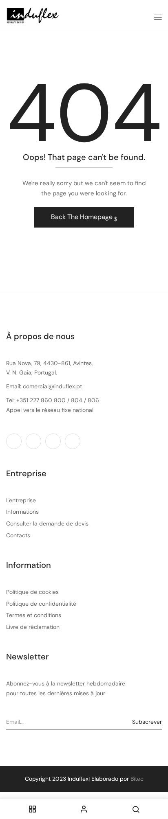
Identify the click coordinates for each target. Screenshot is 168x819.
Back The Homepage (82, 216)
